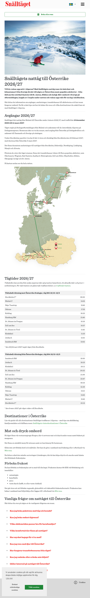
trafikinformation (63, 286)
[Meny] (82, 4)
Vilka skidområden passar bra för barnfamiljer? (33, 524)
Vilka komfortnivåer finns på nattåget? (29, 530)
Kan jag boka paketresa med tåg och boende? (31, 511)
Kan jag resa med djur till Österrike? (27, 544)
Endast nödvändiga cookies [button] (15, 587)
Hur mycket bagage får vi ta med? (26, 537)
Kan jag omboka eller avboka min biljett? (29, 557)
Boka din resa (47, 14)
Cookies (82, 582)
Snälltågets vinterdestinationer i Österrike (50, 423)
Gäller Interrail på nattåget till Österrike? (30, 564)
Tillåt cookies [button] (34, 587)
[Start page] (18, 4)
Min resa (8, 450)
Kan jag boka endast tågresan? (24, 517)
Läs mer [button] (9, 578)
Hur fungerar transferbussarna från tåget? (30, 550)
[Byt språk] (72, 4)
